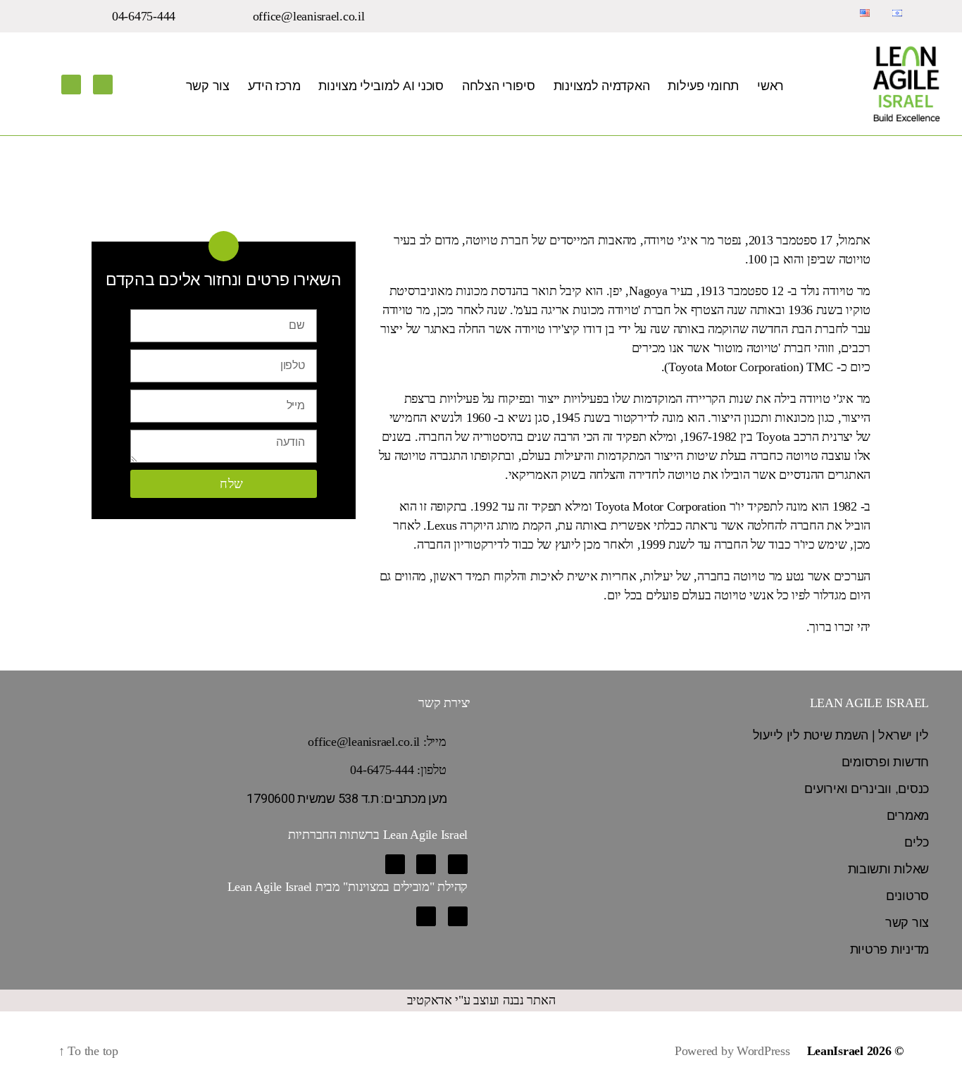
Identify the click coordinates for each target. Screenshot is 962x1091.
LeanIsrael (835, 1051)
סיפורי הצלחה (498, 86)
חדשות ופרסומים (885, 762)
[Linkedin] (103, 84)
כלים (916, 842)
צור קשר (208, 86)
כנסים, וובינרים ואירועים (866, 789)
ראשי (770, 86)
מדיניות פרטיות (889, 949)
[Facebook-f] (71, 84)
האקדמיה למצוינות (602, 86)
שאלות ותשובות (889, 869)
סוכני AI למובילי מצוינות (381, 86)
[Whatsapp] (395, 864)
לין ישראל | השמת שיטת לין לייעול (841, 735)
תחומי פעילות (703, 86)
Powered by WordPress (732, 1051)
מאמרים (908, 816)
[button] (317, 16)
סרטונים (907, 896)
